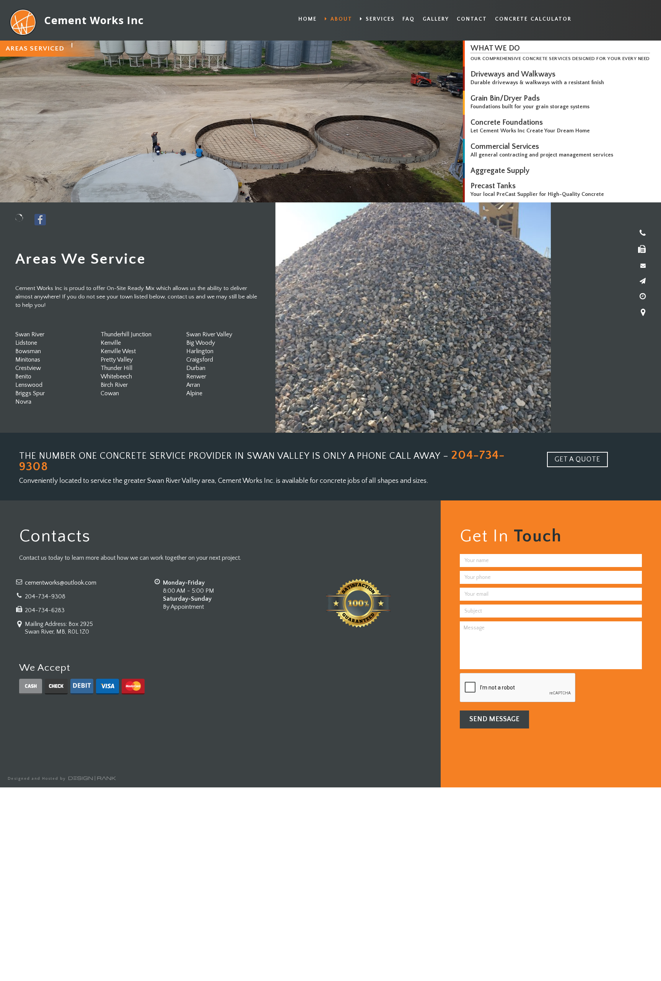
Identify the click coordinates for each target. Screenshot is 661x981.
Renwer (196, 376)
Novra (23, 401)
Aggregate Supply (500, 170)
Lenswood (28, 384)
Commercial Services (505, 146)
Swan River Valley (209, 334)
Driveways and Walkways (513, 74)
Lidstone (26, 342)
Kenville (111, 342)
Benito (23, 376)
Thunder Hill (116, 368)
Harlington (199, 351)
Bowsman (28, 351)
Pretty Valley (117, 359)
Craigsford (199, 359)
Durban (195, 368)
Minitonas (27, 359)
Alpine (194, 393)
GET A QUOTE (577, 459)
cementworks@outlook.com (60, 582)
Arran (193, 384)
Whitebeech (116, 376)
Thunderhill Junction (126, 334)
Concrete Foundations (507, 122)
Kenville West (118, 351)
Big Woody (200, 342)
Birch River (114, 384)
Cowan (110, 393)
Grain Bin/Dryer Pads (505, 98)
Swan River (29, 334)
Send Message (494, 719)
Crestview (28, 368)
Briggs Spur (30, 393)
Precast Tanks (493, 186)
